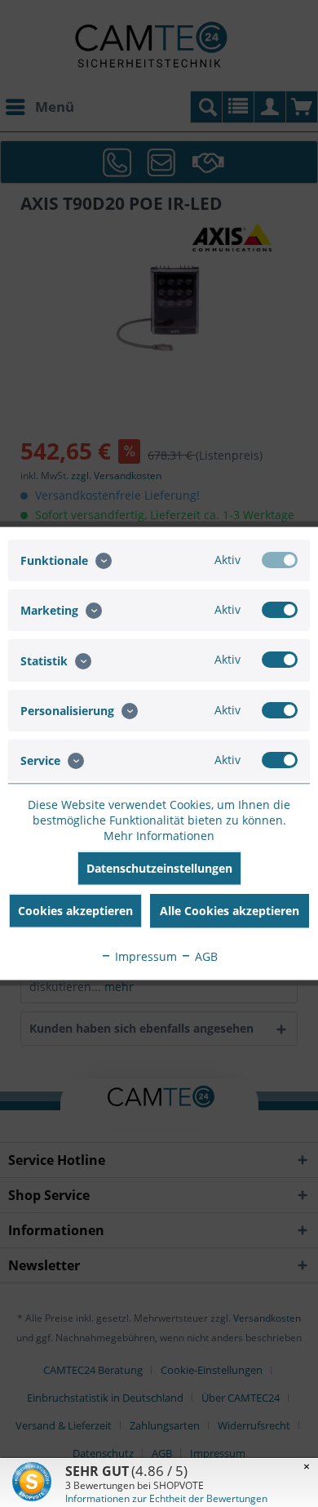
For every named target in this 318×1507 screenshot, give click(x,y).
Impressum (144, 956)
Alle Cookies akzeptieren (229, 910)
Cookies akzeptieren (75, 910)
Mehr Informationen (159, 835)
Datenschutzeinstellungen (159, 868)
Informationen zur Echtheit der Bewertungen (166, 1498)
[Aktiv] (280, 560)
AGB (205, 956)
